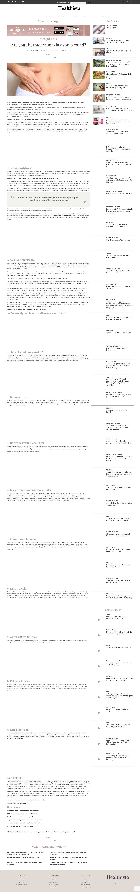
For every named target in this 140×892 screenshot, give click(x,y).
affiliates (85, 882)
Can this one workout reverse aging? (20, 817)
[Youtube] (19, 1)
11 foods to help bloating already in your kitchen (32, 119)
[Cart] (131, 1)
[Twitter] (9, 1)
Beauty (77, 16)
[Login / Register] (127, 1)
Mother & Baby (37, 16)
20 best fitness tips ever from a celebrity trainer (24, 813)
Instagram (24, 803)
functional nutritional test (63, 215)
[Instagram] (15, 1)
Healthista (123, 883)
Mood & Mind (105, 16)
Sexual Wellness (52, 16)
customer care (85, 884)
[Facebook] (12, 1)
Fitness (85, 16)
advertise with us (21, 884)
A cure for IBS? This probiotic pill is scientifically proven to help (37, 178)
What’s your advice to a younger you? (20, 826)
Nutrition (94, 16)
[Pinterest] (23, 1)
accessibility (53, 882)
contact (85, 880)
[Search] (124, 1)
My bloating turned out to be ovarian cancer (31, 309)
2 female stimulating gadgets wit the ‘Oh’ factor (24, 823)
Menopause (66, 16)
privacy (53, 880)
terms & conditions (53, 887)
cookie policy (53, 884)
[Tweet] (44, 58)
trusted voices (21, 882)
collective (21, 880)
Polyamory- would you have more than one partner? (25, 820)
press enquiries (85, 887)
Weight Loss (48, 39)
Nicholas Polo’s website (37, 800)
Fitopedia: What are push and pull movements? (23, 810)
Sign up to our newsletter (27, 832)
